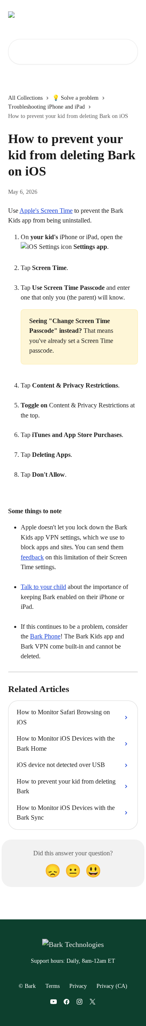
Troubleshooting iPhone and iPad (46, 107)
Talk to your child (43, 586)
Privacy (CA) (112, 986)
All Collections (25, 98)
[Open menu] (130, 14)
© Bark (27, 986)
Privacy (78, 986)
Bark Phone (45, 636)
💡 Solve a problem (75, 98)
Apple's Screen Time (46, 210)
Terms (52, 986)
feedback (32, 557)
